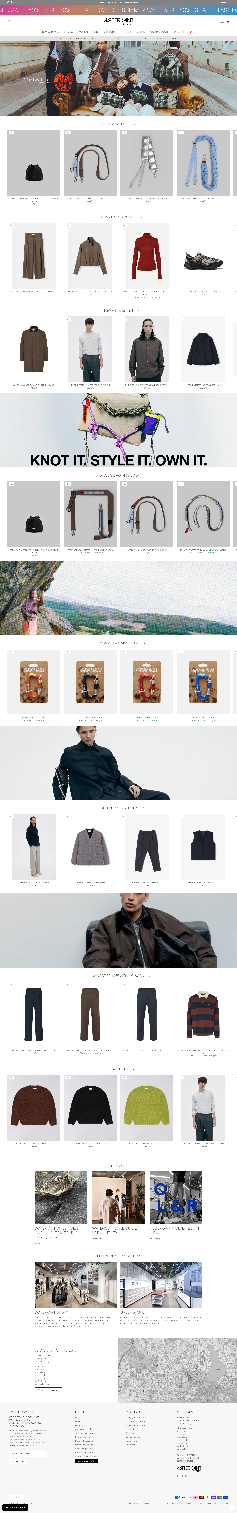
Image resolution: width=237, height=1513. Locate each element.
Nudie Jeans (131, 1441)
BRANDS (68, 31)
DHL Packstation (82, 1437)
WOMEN (83, 31)
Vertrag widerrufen (86, 1461)
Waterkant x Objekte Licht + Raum (175, 1231)
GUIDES (141, 31)
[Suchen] (8, 21)
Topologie (130, 1429)
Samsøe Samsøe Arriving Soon (118, 976)
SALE (192, 31)
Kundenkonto (81, 1425)
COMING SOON (159, 31)
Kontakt (78, 1421)
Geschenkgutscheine (85, 1433)
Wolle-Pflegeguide (83, 1448)
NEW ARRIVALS (50, 31)
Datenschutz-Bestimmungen (206, 1503)
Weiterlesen (40, 1243)
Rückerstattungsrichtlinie (154, 1503)
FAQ (77, 1417)
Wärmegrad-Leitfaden (85, 1456)
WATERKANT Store (21, 1503)
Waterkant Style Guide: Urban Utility (114, 1231)
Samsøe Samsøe (134, 1437)
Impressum (224, 1503)
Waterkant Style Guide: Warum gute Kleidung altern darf (57, 1233)
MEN (95, 31)
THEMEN (127, 31)
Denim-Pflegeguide (84, 1441)
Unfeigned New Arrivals (118, 808)
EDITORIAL (178, 31)
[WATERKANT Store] (118, 21)
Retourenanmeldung (84, 1429)
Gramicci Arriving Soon (118, 643)
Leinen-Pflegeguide (84, 1444)
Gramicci (130, 1433)
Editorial (118, 1166)
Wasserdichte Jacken (135, 1425)
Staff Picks (118, 1069)
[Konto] (222, 21)
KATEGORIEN (110, 31)
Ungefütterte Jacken (135, 1421)
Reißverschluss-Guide (85, 1452)
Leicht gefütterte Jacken (137, 1417)
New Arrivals (118, 124)
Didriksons (130, 1444)
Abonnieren (17, 1461)
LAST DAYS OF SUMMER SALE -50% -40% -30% (149, 10)
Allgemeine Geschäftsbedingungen (179, 1503)
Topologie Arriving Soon (118, 475)
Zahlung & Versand (135, 1503)
